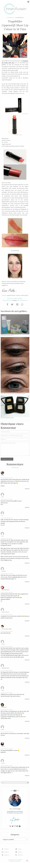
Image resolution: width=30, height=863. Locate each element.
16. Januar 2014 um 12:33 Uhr (7, 709)
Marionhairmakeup (5, 589)
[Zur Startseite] (15, 9)
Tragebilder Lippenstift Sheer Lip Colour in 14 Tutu (15, 25)
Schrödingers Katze (5, 668)
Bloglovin (6, 855)
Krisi (3, 496)
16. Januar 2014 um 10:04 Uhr (7, 670)
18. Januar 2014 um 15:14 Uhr (7, 765)
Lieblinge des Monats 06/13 (7, 335)
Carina (3, 644)
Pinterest (20, 852)
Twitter (19, 849)
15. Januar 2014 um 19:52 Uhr (7, 614)
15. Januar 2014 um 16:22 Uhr (7, 538)
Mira (3, 475)
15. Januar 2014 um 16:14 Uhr (7, 518)
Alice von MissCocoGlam (7, 629)
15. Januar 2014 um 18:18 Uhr (7, 573)
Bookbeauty (4, 707)
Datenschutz (17, 861)
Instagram (6, 852)
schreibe (14, 300)
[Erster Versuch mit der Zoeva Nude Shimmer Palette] (15, 365)
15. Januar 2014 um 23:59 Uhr (7, 631)
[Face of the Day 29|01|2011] (15, 406)
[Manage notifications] (27, 860)
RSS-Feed (20, 855)
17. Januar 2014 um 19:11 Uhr (7, 732)
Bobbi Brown (11, 295)
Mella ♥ (3, 746)
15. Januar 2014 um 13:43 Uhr (7, 499)
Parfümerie (25, 295)
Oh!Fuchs (17, 859)
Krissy (3, 690)
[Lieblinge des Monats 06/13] (15, 324)
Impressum (12, 861)
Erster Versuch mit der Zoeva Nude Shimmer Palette (13, 393)
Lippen (18, 295)
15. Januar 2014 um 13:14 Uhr (7, 477)
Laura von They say (5, 612)
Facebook (6, 849)
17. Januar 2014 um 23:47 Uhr (7, 748)
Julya (3, 729)
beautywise (4, 571)
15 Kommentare (19, 17)
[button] (28, 1)
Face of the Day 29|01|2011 (7, 417)
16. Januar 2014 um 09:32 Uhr (7, 646)
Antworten (27, 488)
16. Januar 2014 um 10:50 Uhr (7, 692)
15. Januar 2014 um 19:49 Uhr (7, 592)
